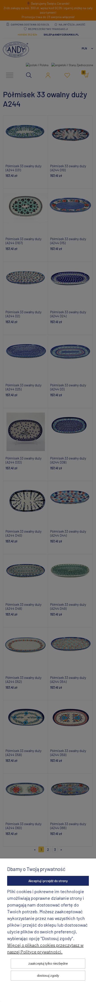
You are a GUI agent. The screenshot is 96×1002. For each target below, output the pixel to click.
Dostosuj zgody (48, 975)
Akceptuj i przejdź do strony (48, 881)
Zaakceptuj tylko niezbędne (48, 963)
